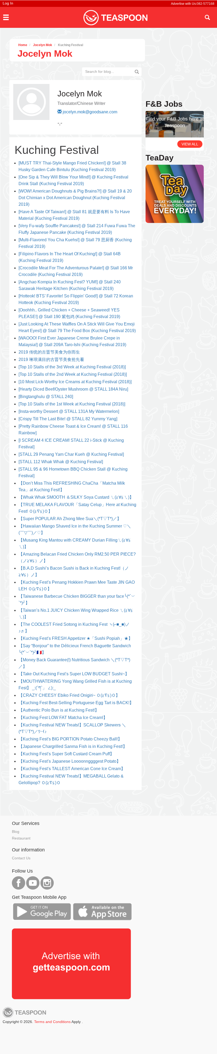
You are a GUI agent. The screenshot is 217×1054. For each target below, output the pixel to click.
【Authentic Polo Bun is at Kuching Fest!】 (59, 710)
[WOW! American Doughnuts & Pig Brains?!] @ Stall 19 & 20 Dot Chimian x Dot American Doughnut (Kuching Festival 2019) (75, 198)
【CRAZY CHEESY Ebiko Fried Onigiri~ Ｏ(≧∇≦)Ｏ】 (69, 695)
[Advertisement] (105, 802)
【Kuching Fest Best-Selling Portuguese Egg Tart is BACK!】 (76, 702)
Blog (15, 831)
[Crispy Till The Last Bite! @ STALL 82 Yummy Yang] (68, 419)
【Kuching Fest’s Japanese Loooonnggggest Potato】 (70, 761)
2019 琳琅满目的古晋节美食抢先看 (51, 359)
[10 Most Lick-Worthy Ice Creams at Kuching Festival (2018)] (75, 381)
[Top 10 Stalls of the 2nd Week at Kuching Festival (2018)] (73, 374)
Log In (8, 3)
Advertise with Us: (184, 4)
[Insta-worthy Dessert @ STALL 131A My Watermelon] (69, 411)
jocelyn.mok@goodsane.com (90, 112)
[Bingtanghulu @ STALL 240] (46, 396)
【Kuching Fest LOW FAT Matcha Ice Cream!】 (63, 717)
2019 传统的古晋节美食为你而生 (49, 352)
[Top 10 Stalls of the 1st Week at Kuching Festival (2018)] (72, 404)
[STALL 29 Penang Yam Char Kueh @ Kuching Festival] (71, 454)
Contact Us (21, 858)
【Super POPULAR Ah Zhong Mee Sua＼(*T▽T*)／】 (70, 518)
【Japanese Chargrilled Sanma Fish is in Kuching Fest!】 (73, 746)
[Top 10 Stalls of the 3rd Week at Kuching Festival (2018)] (72, 367)
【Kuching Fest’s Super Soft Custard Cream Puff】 (66, 754)
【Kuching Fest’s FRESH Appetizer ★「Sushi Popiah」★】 (76, 638)
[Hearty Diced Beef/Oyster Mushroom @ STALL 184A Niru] (73, 389)
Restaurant (21, 838)
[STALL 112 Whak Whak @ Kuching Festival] (61, 461)
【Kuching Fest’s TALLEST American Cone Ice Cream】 (72, 768)
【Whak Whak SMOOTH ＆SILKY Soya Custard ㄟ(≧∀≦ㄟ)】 (76, 497)
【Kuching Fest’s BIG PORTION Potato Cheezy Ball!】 (70, 739)
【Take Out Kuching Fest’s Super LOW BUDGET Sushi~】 (74, 674)
